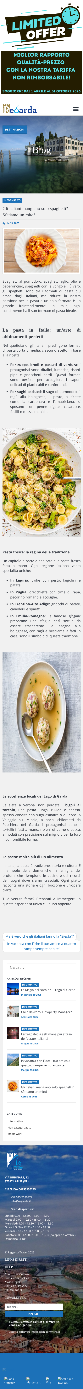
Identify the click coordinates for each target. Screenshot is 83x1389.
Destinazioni (14, 129)
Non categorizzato (19, 1127)
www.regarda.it (15, 912)
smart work (15, 1134)
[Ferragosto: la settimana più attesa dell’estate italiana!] (13, 1033)
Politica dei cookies (17, 1278)
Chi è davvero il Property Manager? (46, 1012)
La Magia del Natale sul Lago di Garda (48, 990)
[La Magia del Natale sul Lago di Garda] (13, 989)
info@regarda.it (21, 1201)
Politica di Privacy (16, 1286)
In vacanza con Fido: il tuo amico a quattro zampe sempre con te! (41, 946)
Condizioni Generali (17, 1274)
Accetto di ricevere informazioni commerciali (34, 1331)
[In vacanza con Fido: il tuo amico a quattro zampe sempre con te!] (13, 1060)
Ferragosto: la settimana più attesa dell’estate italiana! (46, 1036)
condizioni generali (21, 1325)
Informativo (15, 1121)
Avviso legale (13, 1282)
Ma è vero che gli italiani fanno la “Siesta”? (39, 936)
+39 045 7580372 (21, 1197)
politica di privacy (44, 1322)
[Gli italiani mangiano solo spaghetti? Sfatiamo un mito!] (13, 1086)
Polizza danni (13, 1289)
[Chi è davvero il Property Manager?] (13, 1011)
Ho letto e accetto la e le (34, 1323)
